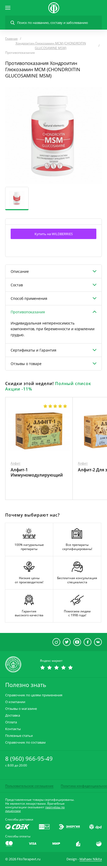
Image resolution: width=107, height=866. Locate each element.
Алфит (16, 463)
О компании (15, 702)
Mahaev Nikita (90, 859)
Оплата (11, 722)
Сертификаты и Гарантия (33, 350)
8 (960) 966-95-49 (29, 758)
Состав (17, 284)
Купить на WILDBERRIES (54, 234)
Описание (20, 271)
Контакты (13, 729)
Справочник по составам (25, 742)
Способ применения (29, 298)
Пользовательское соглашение (29, 786)
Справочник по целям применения (33, 695)
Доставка (12, 715)
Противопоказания (28, 311)
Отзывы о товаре (26, 363)
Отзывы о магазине (21, 708)
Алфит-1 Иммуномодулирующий (37, 472)
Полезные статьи (19, 735)
